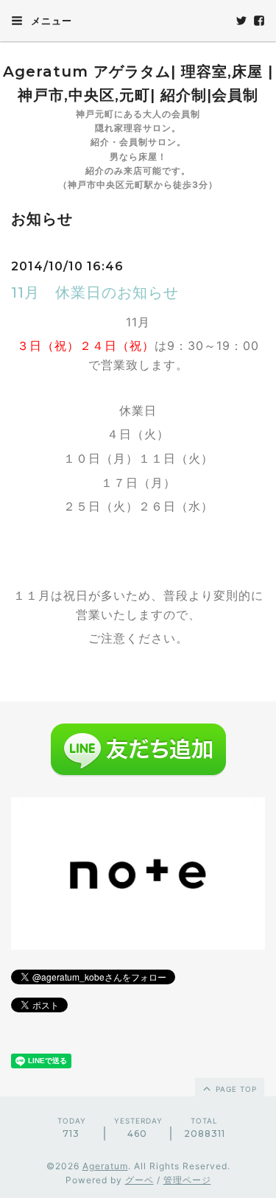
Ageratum (105, 1165)
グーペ (139, 1179)
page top (235, 1089)
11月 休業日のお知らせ (95, 292)
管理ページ (187, 1179)
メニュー (50, 21)
